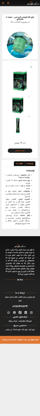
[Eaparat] (14, 312)
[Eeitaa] (20, 312)
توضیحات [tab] (29, 163)
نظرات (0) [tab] (19, 163)
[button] (3, 3)
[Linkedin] (26, 312)
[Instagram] (31, 312)
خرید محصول (20, 150)
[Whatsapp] (9, 312)
